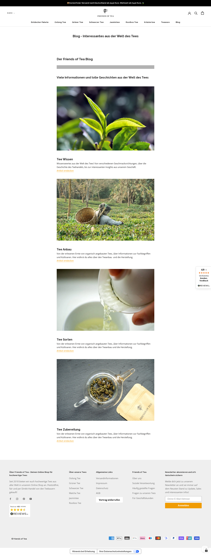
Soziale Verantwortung (143, 483)
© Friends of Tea (19, 539)
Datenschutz (102, 488)
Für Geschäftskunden (142, 498)
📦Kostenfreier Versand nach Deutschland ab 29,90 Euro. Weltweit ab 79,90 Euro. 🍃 (105, 3)
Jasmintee (115, 22)
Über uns (136, 478)
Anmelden (183, 505)
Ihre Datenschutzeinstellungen (115, 551)
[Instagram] (17, 498)
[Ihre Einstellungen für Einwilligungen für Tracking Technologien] (206, 550)
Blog (178, 22)
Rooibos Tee (132, 22)
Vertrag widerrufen (109, 499)
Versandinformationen (107, 478)
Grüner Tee (77, 22)
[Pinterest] (24, 498)
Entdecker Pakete (40, 22)
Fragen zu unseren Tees (144, 493)
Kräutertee (149, 22)
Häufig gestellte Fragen (143, 488)
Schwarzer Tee (96, 22)
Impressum (101, 483)
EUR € (9, 13)
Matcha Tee (74, 493)
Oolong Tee (60, 22)
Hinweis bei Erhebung (83, 551)
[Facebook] (10, 498)
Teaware (165, 22)
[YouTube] (31, 498)
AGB (98, 493)
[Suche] (196, 13)
